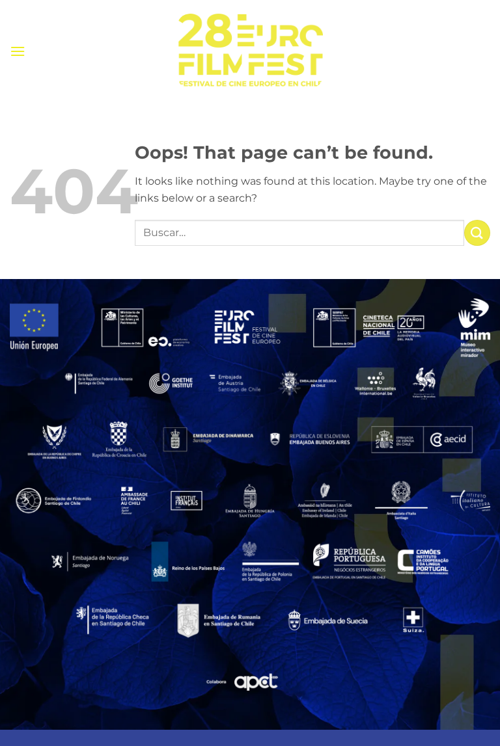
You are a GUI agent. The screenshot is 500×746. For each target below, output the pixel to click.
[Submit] (477, 232)
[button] (17, 51)
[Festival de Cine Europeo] (250, 51)
